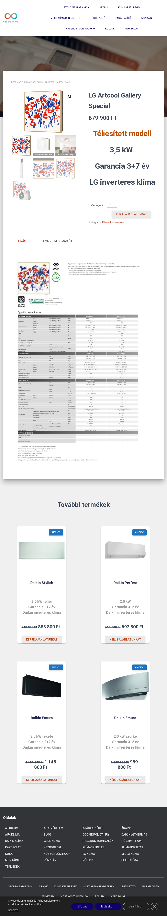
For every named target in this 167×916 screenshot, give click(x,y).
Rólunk (109, 28)
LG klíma (88, 853)
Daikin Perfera (125, 583)
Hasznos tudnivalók (79, 28)
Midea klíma (130, 853)
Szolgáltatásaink (75, 7)
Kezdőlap (16, 82)
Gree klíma (52, 840)
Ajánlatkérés (92, 828)
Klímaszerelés (93, 847)
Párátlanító (123, 18)
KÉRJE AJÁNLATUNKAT (131, 214)
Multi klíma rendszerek (65, 18)
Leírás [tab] (21, 241)
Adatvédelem (53, 828)
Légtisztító (98, 18)
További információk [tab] (56, 241)
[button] (70, 96)
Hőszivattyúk (131, 840)
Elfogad (82, 906)
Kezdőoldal (53, 847)
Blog (47, 834)
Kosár (9, 853)
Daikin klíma (14, 840)
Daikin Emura (42, 718)
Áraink (103, 7)
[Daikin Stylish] (41, 551)
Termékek (12, 866)
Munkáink (147, 18)
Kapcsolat (131, 28)
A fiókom (11, 828)
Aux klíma (12, 834)
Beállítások (136, 906)
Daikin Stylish (41, 583)
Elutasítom (108, 906)
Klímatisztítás (132, 847)
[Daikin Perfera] (125, 550)
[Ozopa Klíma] (11, 18)
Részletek (13, 910)
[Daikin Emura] (41, 685)
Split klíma (129, 860)
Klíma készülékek (129, 7)
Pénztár (50, 860)
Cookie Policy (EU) (95, 834)
